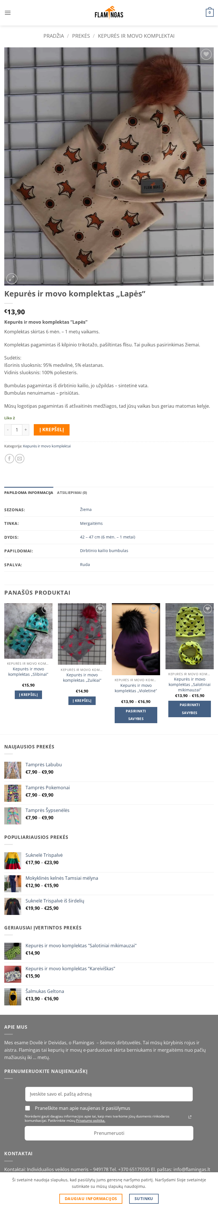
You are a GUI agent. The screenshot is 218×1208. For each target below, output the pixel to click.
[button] (7, 13)
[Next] (213, 668)
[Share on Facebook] (9, 458)
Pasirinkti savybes (136, 715)
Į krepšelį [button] (28, 695)
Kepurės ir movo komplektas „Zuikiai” (82, 677)
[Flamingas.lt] (109, 13)
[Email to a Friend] (19, 458)
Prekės (81, 35)
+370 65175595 (134, 1169)
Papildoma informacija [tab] (28, 492)
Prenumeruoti (109, 1133)
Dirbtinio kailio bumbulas (104, 550)
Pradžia (53, 35)
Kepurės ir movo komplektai (136, 35)
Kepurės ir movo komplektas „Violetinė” (136, 688)
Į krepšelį (51, 429)
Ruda (85, 564)
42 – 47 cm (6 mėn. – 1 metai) (107, 537)
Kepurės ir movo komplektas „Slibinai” (28, 671)
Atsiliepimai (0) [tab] (72, 492)
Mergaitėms (91, 523)
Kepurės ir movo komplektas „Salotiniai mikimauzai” (190, 684)
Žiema (86, 509)
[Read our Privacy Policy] (189, 1117)
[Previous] (4, 668)
